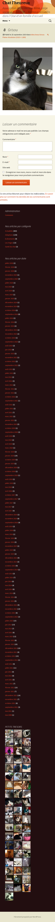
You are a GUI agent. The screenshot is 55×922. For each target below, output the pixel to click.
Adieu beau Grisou (37, 34)
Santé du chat (10, 247)
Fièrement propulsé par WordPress (27, 917)
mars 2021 (9, 416)
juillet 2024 (9, 318)
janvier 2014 (9, 601)
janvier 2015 (9, 554)
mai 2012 (8, 676)
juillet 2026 (9, 263)
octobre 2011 (10, 703)
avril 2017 (8, 511)
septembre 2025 (11, 279)
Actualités (9, 231)
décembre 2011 (11, 695)
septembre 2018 (11, 475)
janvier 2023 (9, 353)
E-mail (6, 162)
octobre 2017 (10, 495)
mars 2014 (9, 593)
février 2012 (9, 687)
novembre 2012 (11, 652)
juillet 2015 (9, 550)
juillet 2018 (9, 483)
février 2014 (9, 597)
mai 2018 (8, 487)
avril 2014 (8, 589)
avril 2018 (8, 491)
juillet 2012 (9, 668)
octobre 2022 (10, 361)
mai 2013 (8, 628)
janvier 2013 (9, 644)
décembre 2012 (11, 648)
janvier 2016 (9, 542)
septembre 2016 (11, 522)
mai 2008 (8, 715)
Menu (5, 20)
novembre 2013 (11, 609)
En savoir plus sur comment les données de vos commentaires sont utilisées (26, 196)
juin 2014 (8, 581)
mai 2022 (8, 377)
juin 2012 (8, 672)
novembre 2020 (11, 424)
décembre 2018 (11, 467)
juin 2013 (8, 624)
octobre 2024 (10, 310)
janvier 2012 (9, 691)
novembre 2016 (11, 518)
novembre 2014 (11, 562)
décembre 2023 (11, 330)
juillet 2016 (9, 530)
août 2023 (9, 346)
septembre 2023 (11, 342)
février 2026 (9, 267)
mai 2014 (8, 585)
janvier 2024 (9, 326)
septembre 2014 (11, 569)
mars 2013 (9, 636)
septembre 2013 (11, 617)
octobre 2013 (10, 613)
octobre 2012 (10, 656)
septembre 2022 (11, 365)
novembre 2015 (11, 546)
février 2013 (9, 640)
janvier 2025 (9, 298)
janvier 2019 (9, 463)
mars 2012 (9, 683)
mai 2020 (8, 440)
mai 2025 (8, 287)
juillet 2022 (9, 373)
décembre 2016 (11, 514)
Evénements (10, 239)
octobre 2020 (10, 428)
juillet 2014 (9, 577)
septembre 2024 (11, 314)
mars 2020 (9, 448)
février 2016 (9, 538)
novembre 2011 (11, 699)
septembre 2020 (11, 432)
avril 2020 (8, 444)
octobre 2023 (10, 338)
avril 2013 (8, 632)
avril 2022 (8, 381)
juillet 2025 (9, 283)
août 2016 (9, 526)
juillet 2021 (9, 408)
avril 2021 (8, 412)
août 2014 (9, 573)
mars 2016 (9, 534)
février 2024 (9, 322)
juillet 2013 (9, 621)
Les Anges (9, 243)
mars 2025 (9, 294)
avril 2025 (8, 291)
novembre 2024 (11, 306)
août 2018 (9, 479)
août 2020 (9, 436)
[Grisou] (27, 78)
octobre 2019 (10, 459)
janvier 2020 (9, 456)
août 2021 (9, 404)
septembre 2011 (11, 707)
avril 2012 (8, 680)
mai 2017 (8, 507)
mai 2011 (8, 711)
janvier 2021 (9, 420)
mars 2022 (9, 385)
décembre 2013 (11, 605)
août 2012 (9, 664)
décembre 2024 (11, 302)
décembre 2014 (11, 558)
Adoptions (9, 235)
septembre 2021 (11, 401)
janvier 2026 (9, 271)
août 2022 (9, 369)
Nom (5, 157)
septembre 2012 (11, 660)
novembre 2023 (11, 334)
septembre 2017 (11, 499)
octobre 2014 (10, 566)
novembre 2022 (11, 357)
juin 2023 (8, 349)
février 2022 (9, 389)
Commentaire (9, 139)
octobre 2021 (10, 397)
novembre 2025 (11, 275)
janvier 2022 (9, 393)
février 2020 (9, 452)
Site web (6, 167)
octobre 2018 (10, 471)
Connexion (9, 215)
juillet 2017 (9, 503)
